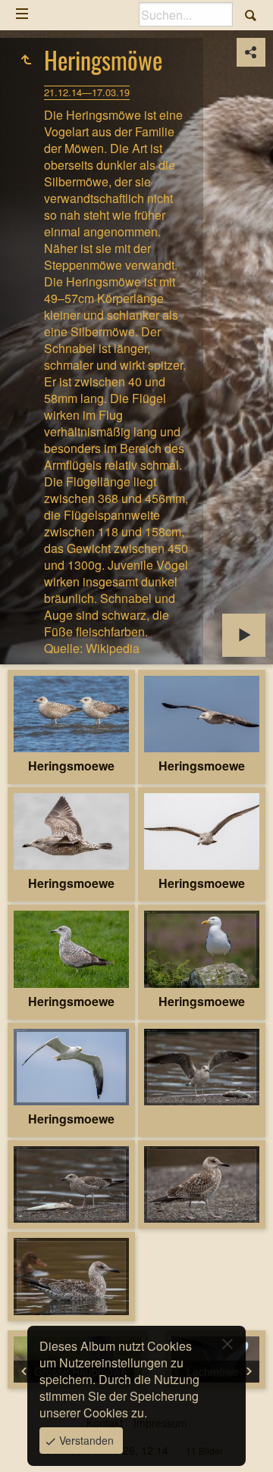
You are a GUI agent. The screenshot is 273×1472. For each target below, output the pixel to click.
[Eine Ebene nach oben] (25, 59)
